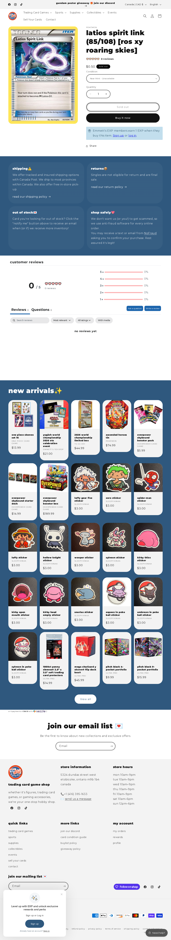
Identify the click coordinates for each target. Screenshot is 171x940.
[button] (37, 12)
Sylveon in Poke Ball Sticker (21, 668)
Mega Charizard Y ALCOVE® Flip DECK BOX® (85, 669)
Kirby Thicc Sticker (144, 559)
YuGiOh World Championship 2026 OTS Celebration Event (52, 440)
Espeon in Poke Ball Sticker (115, 613)
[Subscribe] (111, 746)
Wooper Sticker (84, 557)
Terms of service (113, 929)
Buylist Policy (69, 843)
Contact (13, 866)
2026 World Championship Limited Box (83, 437)
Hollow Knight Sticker (52, 559)
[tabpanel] (85, 342)
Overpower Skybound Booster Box (50, 501)
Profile (117, 843)
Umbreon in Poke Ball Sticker (148, 613)
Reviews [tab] (20, 310)
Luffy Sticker (19, 557)
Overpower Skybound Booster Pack (145, 437)
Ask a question (135, 308)
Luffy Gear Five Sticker (83, 499)
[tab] (41, 310)
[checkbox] (104, 320)
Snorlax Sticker (83, 612)
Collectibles (15, 848)
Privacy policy (95, 929)
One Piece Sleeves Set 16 (23, 436)
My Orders (119, 831)
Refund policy (78, 929)
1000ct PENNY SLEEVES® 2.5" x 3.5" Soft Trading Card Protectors (53, 671)
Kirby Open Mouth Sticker (21, 613)
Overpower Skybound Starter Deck (22, 501)
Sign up (118, 135)
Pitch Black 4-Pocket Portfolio (116, 668)
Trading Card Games (20, 831)
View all (85, 699)
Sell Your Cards (17, 860)
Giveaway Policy (70, 848)
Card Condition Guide (74, 837)
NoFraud (150, 233)
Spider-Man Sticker (144, 499)
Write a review (153, 308)
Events (12, 854)
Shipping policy (131, 929)
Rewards (118, 837)
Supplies (13, 843)
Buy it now (122, 117)
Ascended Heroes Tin (116, 436)
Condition (92, 71)
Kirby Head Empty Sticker (52, 613)
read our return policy (107, 187)
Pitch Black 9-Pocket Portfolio (147, 668)
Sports (12, 837)
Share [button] (93, 145)
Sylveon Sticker (115, 557)
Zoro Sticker (113, 498)
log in (132, 135)
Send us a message (78, 798)
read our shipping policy (30, 196)
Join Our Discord (70, 831)
